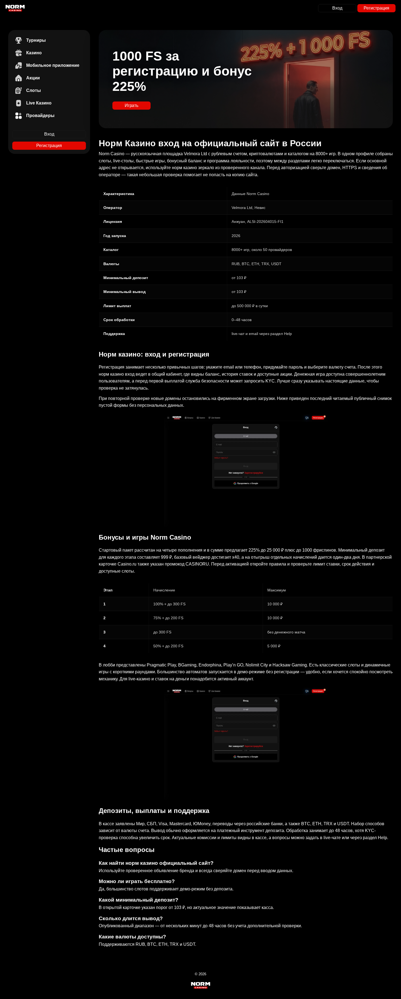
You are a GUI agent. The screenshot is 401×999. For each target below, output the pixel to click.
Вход (337, 8)
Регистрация (376, 8)
